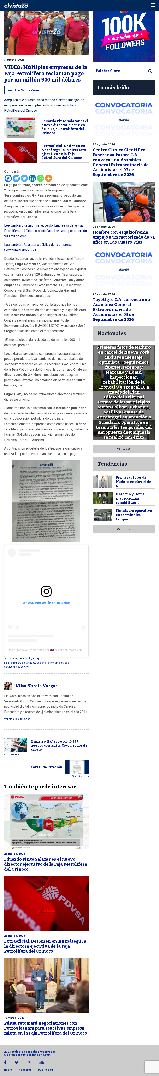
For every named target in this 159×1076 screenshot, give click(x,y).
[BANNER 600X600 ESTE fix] (124, 31)
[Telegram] (16, 178)
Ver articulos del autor (17, 719)
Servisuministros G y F (17, 666)
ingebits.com (41, 1054)
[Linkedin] (32, 178)
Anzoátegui (10, 658)
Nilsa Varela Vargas (27, 90)
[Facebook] (8, 178)
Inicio (8, 1070)
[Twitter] (24, 178)
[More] (48, 178)
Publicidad (45, 1070)
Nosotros (24, 1070)
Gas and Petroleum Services (52, 662)
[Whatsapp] (40, 178)
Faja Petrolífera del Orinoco (19, 662)
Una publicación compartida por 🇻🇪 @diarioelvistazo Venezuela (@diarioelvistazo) (61, 650)
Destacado (25, 658)
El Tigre (37, 658)
